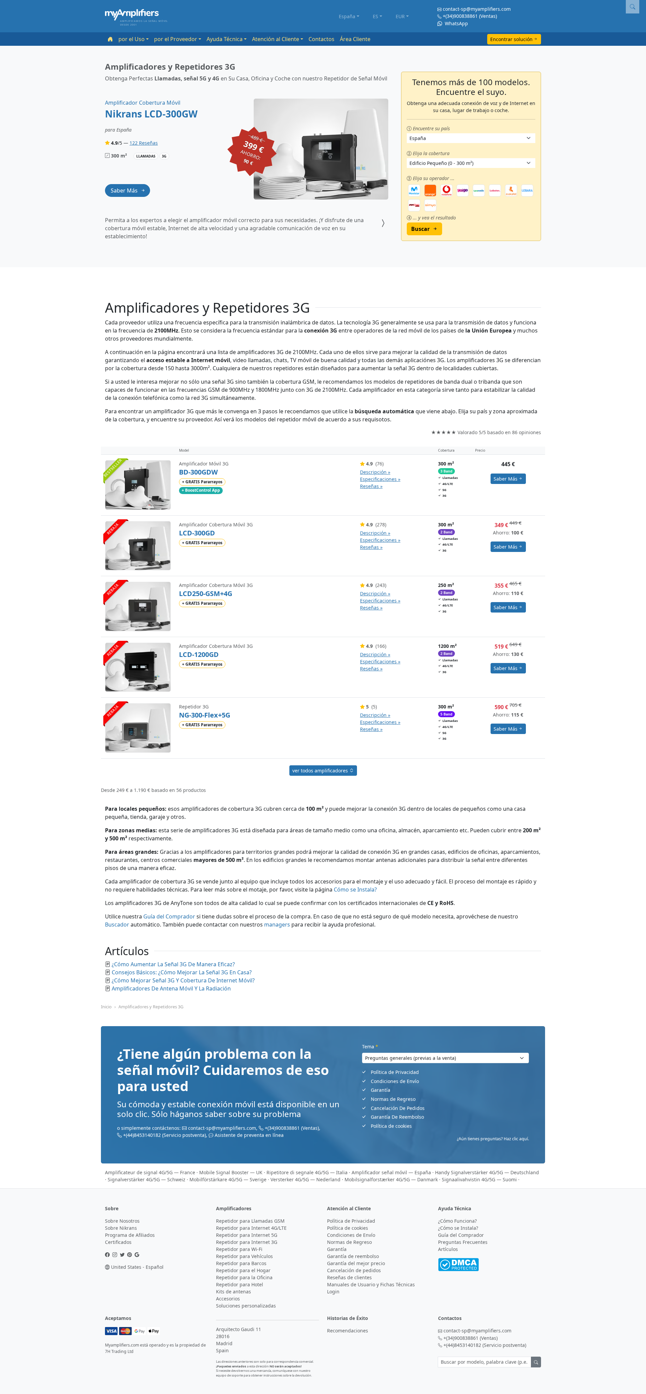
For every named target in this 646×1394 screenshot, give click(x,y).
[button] (632, 6)
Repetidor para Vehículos (244, 1256)
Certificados (118, 1242)
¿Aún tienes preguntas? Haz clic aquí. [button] (493, 1139)
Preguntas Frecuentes (463, 1242)
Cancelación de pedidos (354, 1270)
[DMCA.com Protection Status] (458, 1264)
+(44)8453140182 (142, 1135)
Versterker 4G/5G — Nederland (305, 1179)
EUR (400, 16)
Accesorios (228, 1298)
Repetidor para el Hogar (243, 1270)
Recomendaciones (347, 1330)
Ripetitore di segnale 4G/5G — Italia (307, 1172)
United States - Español (137, 1267)
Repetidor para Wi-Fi (239, 1249)
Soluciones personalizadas (246, 1305)
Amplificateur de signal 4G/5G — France (150, 1172)
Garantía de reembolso (353, 1256)
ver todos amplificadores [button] (320, 770)
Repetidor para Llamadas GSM (250, 1221)
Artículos (448, 1249)
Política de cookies (391, 1126)
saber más (124, 190)
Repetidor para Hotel (239, 1284)
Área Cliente (355, 39)
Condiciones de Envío (395, 1081)
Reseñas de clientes (349, 1277)
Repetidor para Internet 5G (246, 1235)
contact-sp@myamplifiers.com (477, 9)
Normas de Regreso (393, 1099)
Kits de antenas (233, 1291)
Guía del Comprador (169, 916)
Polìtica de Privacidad (395, 1072)
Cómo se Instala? (355, 889)
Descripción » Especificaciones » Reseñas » (380, 479)
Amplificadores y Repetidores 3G (150, 1007)
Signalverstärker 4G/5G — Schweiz (146, 1179)
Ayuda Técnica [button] (225, 39)
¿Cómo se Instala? (458, 1228)
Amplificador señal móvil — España (391, 1172)
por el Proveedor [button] (175, 39)
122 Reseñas (144, 143)
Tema (370, 1046)
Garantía (380, 1090)
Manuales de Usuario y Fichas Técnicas (371, 1284)
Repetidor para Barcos (241, 1263)
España (347, 16)
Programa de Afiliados (130, 1235)
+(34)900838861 (460, 16)
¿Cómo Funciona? (457, 1221)
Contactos (321, 39)
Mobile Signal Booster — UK (230, 1172)
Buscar (420, 229)
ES (375, 16)
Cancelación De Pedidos (398, 1108)
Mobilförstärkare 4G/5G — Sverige (227, 1179)
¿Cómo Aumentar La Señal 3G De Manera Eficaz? (173, 964)
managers (277, 924)
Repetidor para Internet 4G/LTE (251, 1228)
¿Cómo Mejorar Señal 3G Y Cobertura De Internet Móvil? (183, 980)
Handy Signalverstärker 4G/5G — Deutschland (487, 1172)
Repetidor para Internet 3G (246, 1242)
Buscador (117, 924)
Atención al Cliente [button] (275, 39)
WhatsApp (455, 23)
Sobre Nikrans (121, 1228)
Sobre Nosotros (122, 1221)
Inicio (106, 1007)
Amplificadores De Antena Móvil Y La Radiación (171, 988)
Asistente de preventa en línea (249, 1135)
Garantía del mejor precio (356, 1263)
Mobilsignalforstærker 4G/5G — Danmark (391, 1179)
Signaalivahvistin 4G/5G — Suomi (479, 1179)
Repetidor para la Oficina (244, 1277)
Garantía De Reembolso (397, 1117)
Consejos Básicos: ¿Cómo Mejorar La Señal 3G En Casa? (182, 972)
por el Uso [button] (131, 39)
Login (333, 1291)
